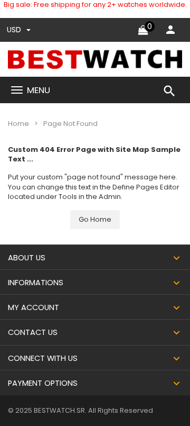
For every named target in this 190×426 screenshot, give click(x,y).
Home (18, 124)
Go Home (95, 219)
